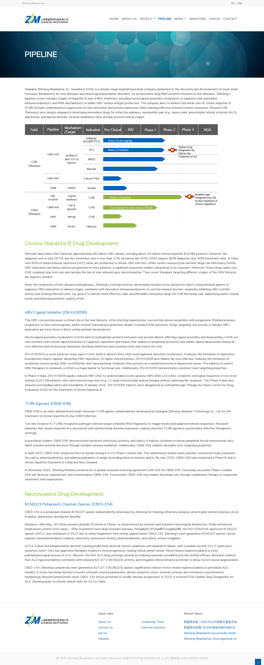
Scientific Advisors (153, 627)
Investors (197, 19)
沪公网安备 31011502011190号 (186, 658)
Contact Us (105, 627)
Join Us (214, 19)
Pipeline (164, 19)
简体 (240, 3)
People (146, 19)
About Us (129, 19)
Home (114, 19)
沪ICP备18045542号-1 (148, 658)
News (178, 19)
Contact (230, 19)
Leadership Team (152, 622)
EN (232, 3)
